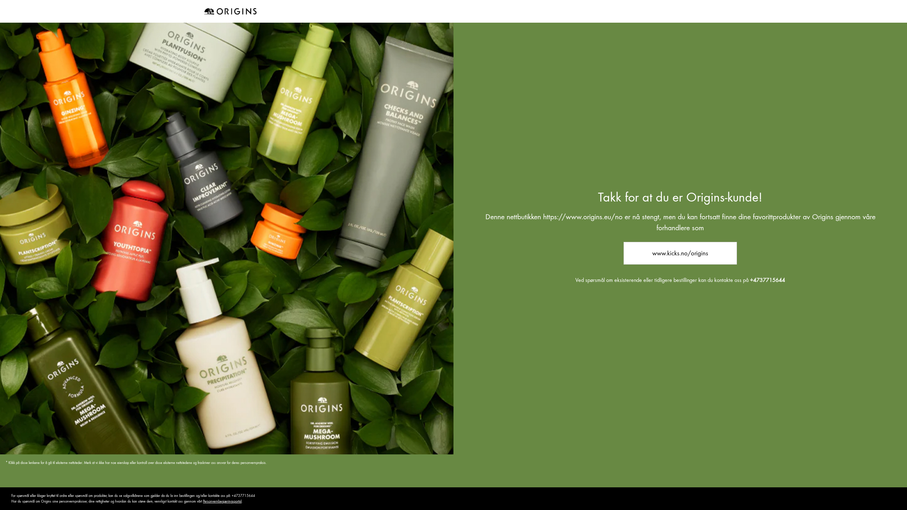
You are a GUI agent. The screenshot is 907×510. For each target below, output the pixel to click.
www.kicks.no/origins (680, 253)
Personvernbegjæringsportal (222, 501)
